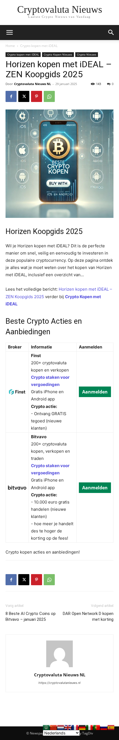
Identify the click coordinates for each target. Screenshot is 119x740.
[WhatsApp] (49, 96)
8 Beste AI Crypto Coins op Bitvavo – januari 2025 (31, 616)
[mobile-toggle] (9, 32)
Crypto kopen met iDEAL (39, 45)
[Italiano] (89, 727)
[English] (68, 727)
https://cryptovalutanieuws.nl (59, 683)
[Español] (111, 727)
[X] (23, 96)
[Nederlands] (60, 727)
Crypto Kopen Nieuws (58, 54)
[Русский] (104, 727)
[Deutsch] (82, 727)
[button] (111, 32)
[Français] (75, 727)
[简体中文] (53, 727)
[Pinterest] (36, 96)
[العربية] (46, 727)
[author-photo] (59, 667)
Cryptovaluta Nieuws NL (32, 84)
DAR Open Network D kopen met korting (88, 616)
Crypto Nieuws (86, 54)
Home (10, 45)
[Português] (96, 727)
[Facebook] (11, 96)
